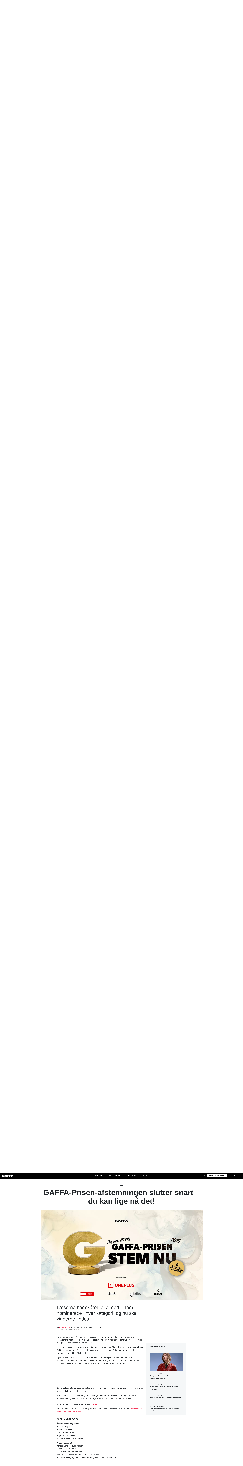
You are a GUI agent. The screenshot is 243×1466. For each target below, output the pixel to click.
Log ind (232, 1175)
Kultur (144, 1175)
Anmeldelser (115, 1175)
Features (131, 1175)
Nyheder (99, 1175)
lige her (94, 1404)
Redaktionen (64, 1327)
